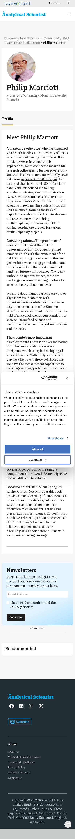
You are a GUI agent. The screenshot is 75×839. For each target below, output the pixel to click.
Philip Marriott (54, 43)
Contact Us (14, 777)
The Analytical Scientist (22, 38)
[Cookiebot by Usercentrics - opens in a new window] (42, 377)
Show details (55, 438)
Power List (51, 38)
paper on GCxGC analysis (39, 179)
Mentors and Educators (23, 43)
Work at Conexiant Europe (24, 757)
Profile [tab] (7, 119)
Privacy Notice (21, 607)
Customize (35, 459)
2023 (65, 38)
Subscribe (15, 617)
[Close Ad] (67, 824)
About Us (13, 751)
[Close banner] (67, 377)
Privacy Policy (16, 767)
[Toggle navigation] (69, 14)
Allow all (37, 449)
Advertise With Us (19, 772)
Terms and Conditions (21, 762)
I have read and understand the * (33, 605)
